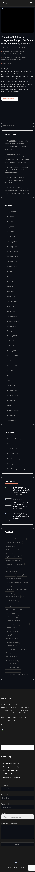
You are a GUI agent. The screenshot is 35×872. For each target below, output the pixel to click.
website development (13, 671)
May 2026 (10, 227)
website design (11, 664)
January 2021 (11, 351)
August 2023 (11, 326)
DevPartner (9, 553)
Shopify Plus (10, 635)
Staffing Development (15, 464)
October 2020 (12, 361)
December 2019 (12, 396)
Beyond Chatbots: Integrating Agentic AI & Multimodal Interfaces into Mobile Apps (17, 170)
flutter (14, 568)
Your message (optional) (9, 823)
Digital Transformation (13, 557)
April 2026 (10, 232)
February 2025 (12, 301)
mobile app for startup (13, 586)
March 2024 (11, 311)
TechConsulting (11, 649)
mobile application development (16, 589)
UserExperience (11, 653)
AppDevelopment (11, 546)
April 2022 (10, 341)
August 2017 (11, 400)
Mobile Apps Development (10, 51)
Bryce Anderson (8, 48)
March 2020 (11, 386)
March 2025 (11, 296)
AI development (20, 539)
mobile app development (14, 578)
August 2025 (11, 271)
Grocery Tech (10, 575)
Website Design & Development (19, 54)
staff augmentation (12, 642)
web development (12, 660)
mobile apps (10, 593)
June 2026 (10, 222)
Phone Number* (6, 804)
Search (31, 125)
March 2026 (11, 237)
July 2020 (10, 376)
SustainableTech (11, 645)
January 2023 (12, 336)
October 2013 (12, 420)
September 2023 (13, 321)
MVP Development (12, 600)
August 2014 (11, 415)
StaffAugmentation (12, 638)
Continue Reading (9, 99)
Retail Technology (13, 459)
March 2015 (11, 405)
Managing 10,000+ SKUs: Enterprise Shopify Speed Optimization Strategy (14, 180)
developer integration (9, 57)
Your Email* (4, 795)
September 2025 (13, 267)
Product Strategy (12, 617)
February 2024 (12, 316)
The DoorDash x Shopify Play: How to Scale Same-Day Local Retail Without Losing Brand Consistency (17, 190)
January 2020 (12, 391)
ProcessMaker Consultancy (16, 454)
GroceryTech (21, 575)
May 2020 (10, 381)
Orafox (18, 57)
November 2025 (12, 257)
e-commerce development (15, 564)
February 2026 (12, 242)
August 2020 (11, 371)
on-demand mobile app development (13, 605)
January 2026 (12, 247)
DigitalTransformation (13, 560)
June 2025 (10, 281)
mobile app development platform (17, 582)
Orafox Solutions (18, 609)
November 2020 (12, 356)
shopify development (13, 631)
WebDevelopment (11, 656)
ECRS (7, 568)
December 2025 (12, 252)
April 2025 (10, 291)
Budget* (4, 813)
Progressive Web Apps (13, 620)
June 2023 (10, 331)
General (9, 444)
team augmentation (16, 59)
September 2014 (13, 410)
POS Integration (11, 613)
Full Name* (4, 785)
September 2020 (13, 366)
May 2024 (10, 306)
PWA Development (12, 624)
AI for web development (14, 542)
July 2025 (10, 276)
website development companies (17, 674)
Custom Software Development (16, 550)
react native (24, 624)
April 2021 (10, 346)
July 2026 (10, 217)
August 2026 (11, 212)
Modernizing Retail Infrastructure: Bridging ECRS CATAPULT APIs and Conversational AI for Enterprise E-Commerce (20, 502)
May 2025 (10, 286)
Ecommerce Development (16, 439)
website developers (12, 667)
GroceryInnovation (12, 571)
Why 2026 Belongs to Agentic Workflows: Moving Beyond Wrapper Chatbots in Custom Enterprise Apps (21, 489)
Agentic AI (9, 539)
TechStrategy (23, 649)
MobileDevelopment (12, 596)
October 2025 (12, 262)
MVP (22, 596)
